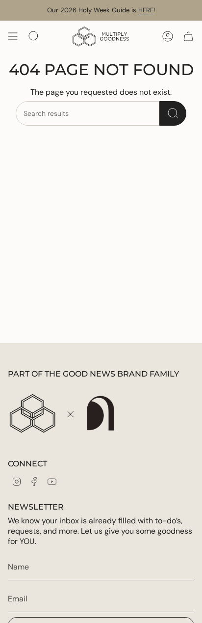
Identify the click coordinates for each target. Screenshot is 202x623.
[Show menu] (13, 36)
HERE (145, 10)
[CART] (188, 36)
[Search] (172, 113)
